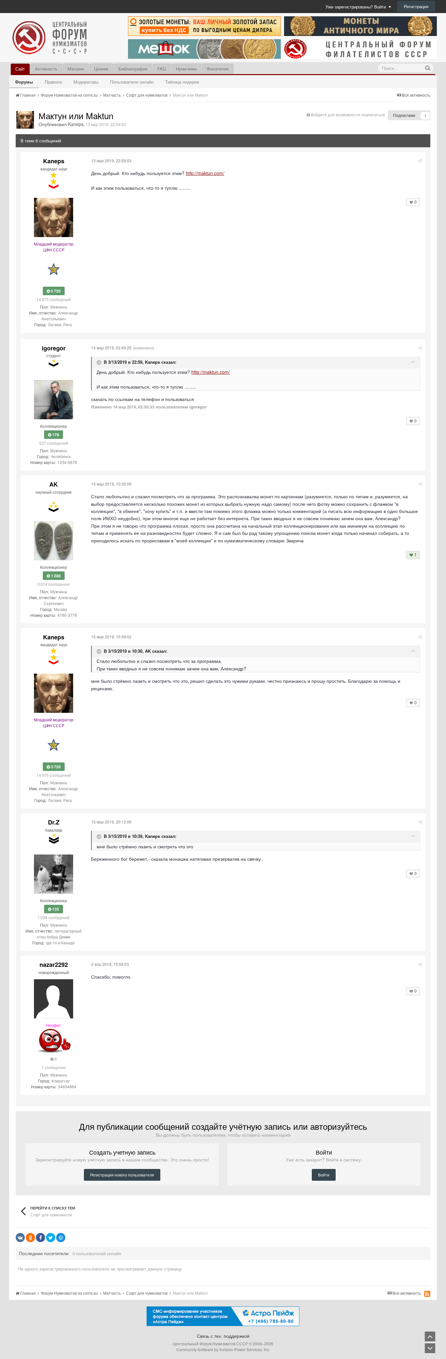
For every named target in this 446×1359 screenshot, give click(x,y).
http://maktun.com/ (205, 173)
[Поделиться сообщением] (420, 160)
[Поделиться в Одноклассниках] (30, 1237)
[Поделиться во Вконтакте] (20, 1237)
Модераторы (85, 82)
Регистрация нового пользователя (122, 1174)
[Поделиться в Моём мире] (60, 1237)
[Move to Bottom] (430, 1348)
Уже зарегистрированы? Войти (357, 7)
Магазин (76, 69)
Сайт (20, 69)
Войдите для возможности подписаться (348, 114)
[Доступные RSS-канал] (427, 1293)
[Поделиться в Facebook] (40, 1237)
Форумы (24, 82)
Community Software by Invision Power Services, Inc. (223, 1349)
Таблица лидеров (182, 82)
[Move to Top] (430, 1336)
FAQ (161, 69)
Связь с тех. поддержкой (223, 1336)
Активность (46, 69)
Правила (53, 82)
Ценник (101, 69)
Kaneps (152, 362)
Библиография (133, 69)
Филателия (218, 69)
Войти (323, 1174)
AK (148, 651)
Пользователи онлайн (131, 82)
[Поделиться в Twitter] (50, 1237)
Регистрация (416, 6)
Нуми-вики (186, 69)
